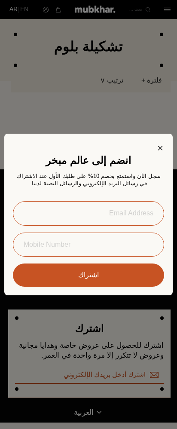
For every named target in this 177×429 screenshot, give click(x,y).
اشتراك (88, 275)
